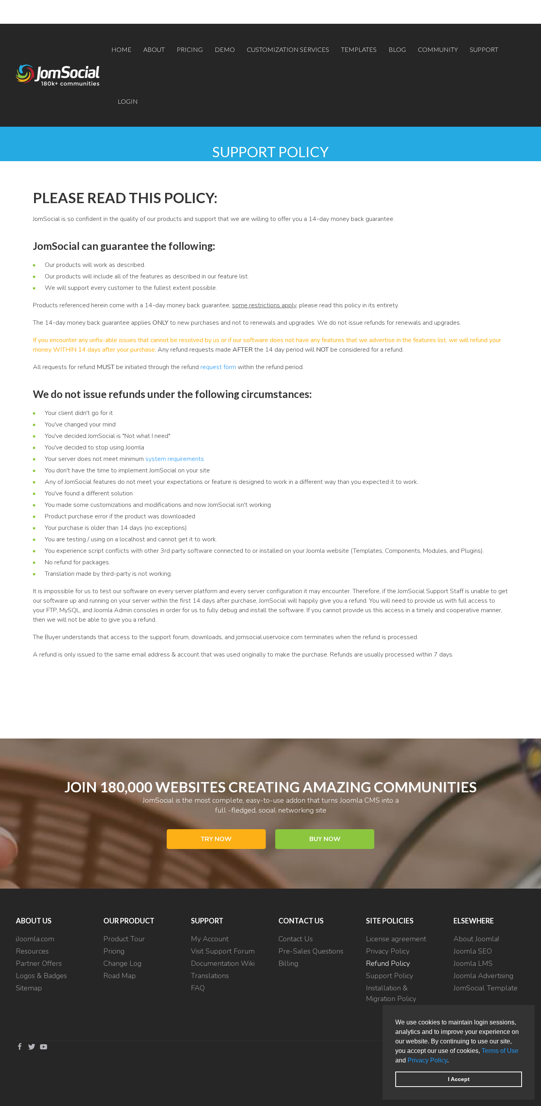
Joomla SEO (472, 951)
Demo (225, 49)
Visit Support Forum (223, 951)
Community (438, 49)
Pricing (190, 49)
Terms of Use (500, 1050)
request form (218, 367)
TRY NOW (216, 839)
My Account (210, 939)
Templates (359, 49)
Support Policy (389, 975)
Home (121, 49)
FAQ (198, 988)
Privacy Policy (427, 1060)
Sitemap (29, 988)
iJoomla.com (35, 939)
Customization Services (288, 49)
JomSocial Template (485, 988)
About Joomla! (476, 939)
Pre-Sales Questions (310, 951)
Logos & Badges (41, 975)
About (154, 49)
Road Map (119, 975)
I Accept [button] (459, 1079)
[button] (451, 1061)
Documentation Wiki (223, 963)
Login (128, 101)
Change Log (122, 963)
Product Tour (124, 939)
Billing (288, 963)
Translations (210, 975)
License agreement (396, 939)
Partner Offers (39, 963)
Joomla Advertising (483, 975)
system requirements (174, 459)
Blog (397, 49)
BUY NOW (325, 839)
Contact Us (295, 939)
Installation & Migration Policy (391, 993)
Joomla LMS (473, 963)
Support (484, 49)
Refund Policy (388, 963)
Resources (32, 951)
